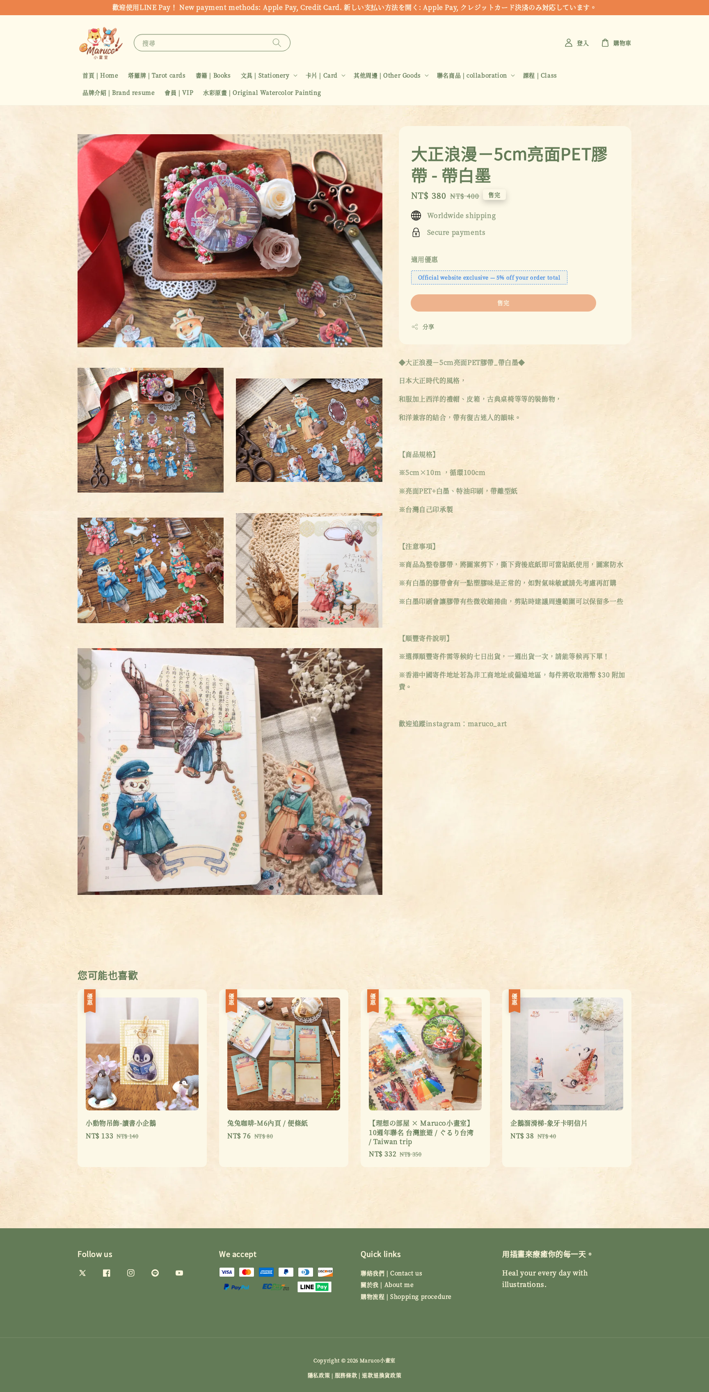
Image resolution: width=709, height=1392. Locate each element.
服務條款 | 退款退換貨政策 (368, 1375)
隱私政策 (319, 1375)
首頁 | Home (100, 75)
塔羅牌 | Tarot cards (156, 75)
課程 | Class (540, 75)
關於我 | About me (387, 1284)
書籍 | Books (213, 75)
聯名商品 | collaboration (472, 75)
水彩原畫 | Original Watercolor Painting (262, 92)
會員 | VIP (179, 92)
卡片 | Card (322, 75)
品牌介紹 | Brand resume (118, 92)
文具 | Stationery (265, 75)
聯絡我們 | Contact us (391, 1273)
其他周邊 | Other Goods (387, 75)
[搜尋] (277, 42)
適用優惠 (424, 259)
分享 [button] (429, 326)
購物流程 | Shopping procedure (406, 1296)
